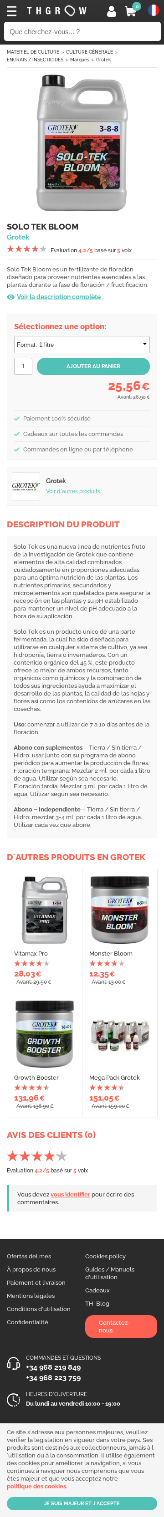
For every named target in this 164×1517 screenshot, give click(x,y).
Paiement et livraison (36, 1282)
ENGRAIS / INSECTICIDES (35, 59)
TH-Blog (97, 1303)
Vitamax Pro (31, 953)
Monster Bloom (111, 953)
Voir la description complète (59, 296)
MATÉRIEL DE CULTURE (33, 52)
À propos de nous (31, 1269)
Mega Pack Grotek (114, 1077)
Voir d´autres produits (73, 491)
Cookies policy (105, 1256)
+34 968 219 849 (53, 1367)
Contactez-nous (114, 1326)
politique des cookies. (37, 1486)
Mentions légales (31, 1295)
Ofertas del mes (29, 1256)
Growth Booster (36, 1077)
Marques (79, 59)
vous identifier (70, 1194)
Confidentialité (27, 1322)
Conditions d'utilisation (39, 1309)
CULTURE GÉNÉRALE (89, 52)
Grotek (103, 59)
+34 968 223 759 (53, 1377)
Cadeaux (97, 1290)
